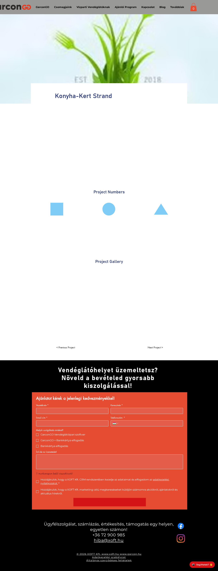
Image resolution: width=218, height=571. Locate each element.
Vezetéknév (42, 405)
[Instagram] (181, 538)
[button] (193, 7)
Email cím (41, 417)
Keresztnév (117, 405)
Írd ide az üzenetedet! (46, 451)
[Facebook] (181, 526)
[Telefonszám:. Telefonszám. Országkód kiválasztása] (116, 423)
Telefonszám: (118, 417)
